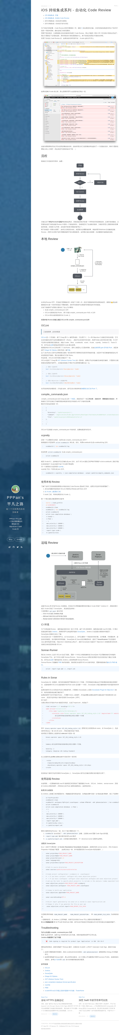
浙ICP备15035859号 (46, 1028)
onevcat (77, 1026)
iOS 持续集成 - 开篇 (51, 15)
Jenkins (54, 631)
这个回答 (57, 959)
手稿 (68, 350)
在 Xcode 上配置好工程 (53, 491)
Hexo (45, 1026)
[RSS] (21, 547)
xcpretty (60, 466)
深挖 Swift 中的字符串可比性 (93, 1000)
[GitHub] (13, 547)
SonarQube (81, 631)
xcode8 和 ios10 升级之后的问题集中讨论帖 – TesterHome (64, 990)
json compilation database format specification (60, 982)
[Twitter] (17, 547)
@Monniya (62, 1026)
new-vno (54, 1026)
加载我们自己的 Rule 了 (89, 388)
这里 (51, 345)
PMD (60, 662)
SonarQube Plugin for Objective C (103, 690)
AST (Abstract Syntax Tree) (67, 360)
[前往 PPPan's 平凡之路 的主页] (15, 493)
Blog (10, 539)
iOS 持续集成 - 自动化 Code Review (57, 18)
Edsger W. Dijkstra (51, 350)
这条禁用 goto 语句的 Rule (103, 347)
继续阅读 (55, 1014)
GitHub (19, 539)
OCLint (43, 337)
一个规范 (72, 399)
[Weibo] (9, 547)
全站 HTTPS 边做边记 (52, 1000)
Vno (70, 1026)
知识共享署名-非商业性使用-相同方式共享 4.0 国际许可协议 (68, 1023)
